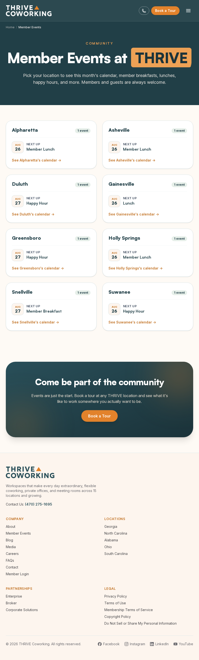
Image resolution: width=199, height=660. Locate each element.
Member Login (17, 574)
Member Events (18, 533)
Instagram (137, 644)
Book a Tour (165, 10)
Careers (12, 554)
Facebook (111, 644)
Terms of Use (115, 603)
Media (11, 547)
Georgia (110, 526)
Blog (9, 540)
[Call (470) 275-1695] (144, 11)
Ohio (108, 547)
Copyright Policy (117, 616)
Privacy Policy (115, 596)
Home (10, 27)
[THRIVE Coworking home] (29, 10)
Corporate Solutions (22, 610)
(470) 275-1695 (38, 504)
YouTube (186, 644)
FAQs (10, 560)
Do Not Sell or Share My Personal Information (140, 623)
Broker (11, 603)
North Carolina (115, 533)
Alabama (111, 540)
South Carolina (116, 554)
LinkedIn (162, 644)
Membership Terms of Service (128, 610)
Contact (12, 567)
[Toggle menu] (188, 10)
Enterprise (14, 596)
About (10, 526)
